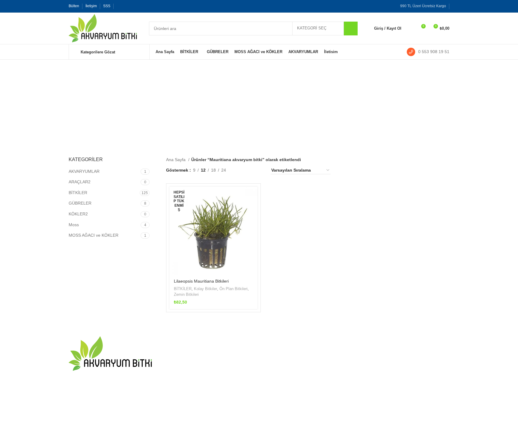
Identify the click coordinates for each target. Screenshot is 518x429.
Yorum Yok (203, 360)
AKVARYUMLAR (84, 171)
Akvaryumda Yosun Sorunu (192, 351)
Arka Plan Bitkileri (345, 403)
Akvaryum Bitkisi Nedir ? (189, 375)
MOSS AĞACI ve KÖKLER (93, 235)
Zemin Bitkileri (186, 294)
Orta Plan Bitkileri (345, 393)
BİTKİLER (78, 192)
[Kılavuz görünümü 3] (249, 170)
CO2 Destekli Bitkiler (348, 351)
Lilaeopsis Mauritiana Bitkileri (201, 281)
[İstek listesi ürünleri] (409, 28)
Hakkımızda (274, 362)
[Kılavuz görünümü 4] (259, 170)
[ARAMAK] (351, 28)
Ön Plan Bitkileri (233, 288)
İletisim (270, 351)
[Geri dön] (135, 90)
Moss (74, 224)
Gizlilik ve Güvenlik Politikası (290, 393)
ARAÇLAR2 (80, 181)
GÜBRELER (80, 203)
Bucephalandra (407, 382)
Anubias (401, 372)
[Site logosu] (103, 28)
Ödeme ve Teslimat (281, 372)
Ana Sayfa (176, 159)
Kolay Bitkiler (205, 288)
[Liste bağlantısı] (113, 400)
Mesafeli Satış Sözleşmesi (288, 382)
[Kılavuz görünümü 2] (240, 170)
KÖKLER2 (78, 214)
